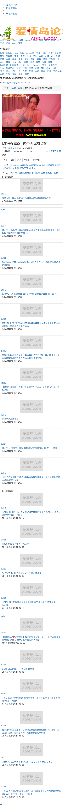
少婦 (29, 56)
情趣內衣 (52, 64)
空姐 (44, 64)
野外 (2, 56)
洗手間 (9, 56)
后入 (2, 67)
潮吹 (37, 67)
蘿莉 (43, 70)
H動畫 (9, 53)
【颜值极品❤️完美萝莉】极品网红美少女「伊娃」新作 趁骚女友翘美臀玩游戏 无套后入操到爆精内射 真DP (31, 638)
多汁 (59, 59)
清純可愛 (16, 70)
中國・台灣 (5, 42)
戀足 (32, 62)
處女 (2, 62)
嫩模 (58, 56)
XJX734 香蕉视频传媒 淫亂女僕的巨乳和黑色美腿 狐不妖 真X (30, 294)
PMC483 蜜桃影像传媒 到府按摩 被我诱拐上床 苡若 (34, 172)
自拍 (16, 53)
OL (52, 56)
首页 (6, 88)
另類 (8, 73)
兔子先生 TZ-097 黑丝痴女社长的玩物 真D (21, 572)
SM (20, 62)
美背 (45, 59)
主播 (8, 59)
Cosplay (36, 64)
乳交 (48, 67)
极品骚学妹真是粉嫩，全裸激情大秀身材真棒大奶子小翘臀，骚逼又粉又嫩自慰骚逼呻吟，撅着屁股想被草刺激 (30, 731)
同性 (44, 62)
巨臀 (39, 59)
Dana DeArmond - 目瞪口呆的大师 (18, 668)
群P (42, 67)
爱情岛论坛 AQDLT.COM (18, 82)
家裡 (23, 56)
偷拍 (22, 53)
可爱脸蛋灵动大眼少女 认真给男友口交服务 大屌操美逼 (27, 761)
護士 (29, 64)
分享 (50, 151)
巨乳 (27, 59)
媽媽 (14, 59)
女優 (31, 70)
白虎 (25, 70)
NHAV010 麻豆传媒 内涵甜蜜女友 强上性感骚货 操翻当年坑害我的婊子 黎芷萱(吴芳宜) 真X (31, 167)
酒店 (38, 53)
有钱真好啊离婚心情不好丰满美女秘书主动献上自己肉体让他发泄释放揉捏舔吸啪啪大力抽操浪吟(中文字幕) (30, 356)
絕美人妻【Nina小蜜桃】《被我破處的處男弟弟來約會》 (27, 198)
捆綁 (26, 62)
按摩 (14, 73)
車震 (16, 56)
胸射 (27, 73)
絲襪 (23, 64)
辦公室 (58, 53)
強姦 (38, 62)
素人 (8, 70)
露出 (20, 73)
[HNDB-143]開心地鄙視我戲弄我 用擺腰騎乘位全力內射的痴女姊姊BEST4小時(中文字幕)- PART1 (31, 792)
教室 (50, 53)
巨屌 (14, 62)
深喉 (31, 67)
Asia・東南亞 (18, 42)
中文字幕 (30, 53)
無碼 (2, 53)
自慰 (18, 67)
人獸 (37, 70)
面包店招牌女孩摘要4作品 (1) (15, 543)
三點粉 (52, 59)
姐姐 (20, 59)
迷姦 (50, 62)
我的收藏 (12, 13)
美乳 (33, 59)
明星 (49, 70)
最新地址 (12, 7)
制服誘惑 (14, 64)
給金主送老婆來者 (10, 418)
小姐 (47, 56)
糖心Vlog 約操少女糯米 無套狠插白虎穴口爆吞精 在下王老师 (29, 447)
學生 (35, 56)
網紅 (2, 59)
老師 (41, 56)
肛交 (2, 70)
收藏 (58, 151)
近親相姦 (4, 64)
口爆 (25, 67)
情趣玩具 (57, 70)
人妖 (2, 73)
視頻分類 (12, 4)
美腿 (8, 62)
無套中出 (10, 67)
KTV (44, 53)
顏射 (55, 67)
